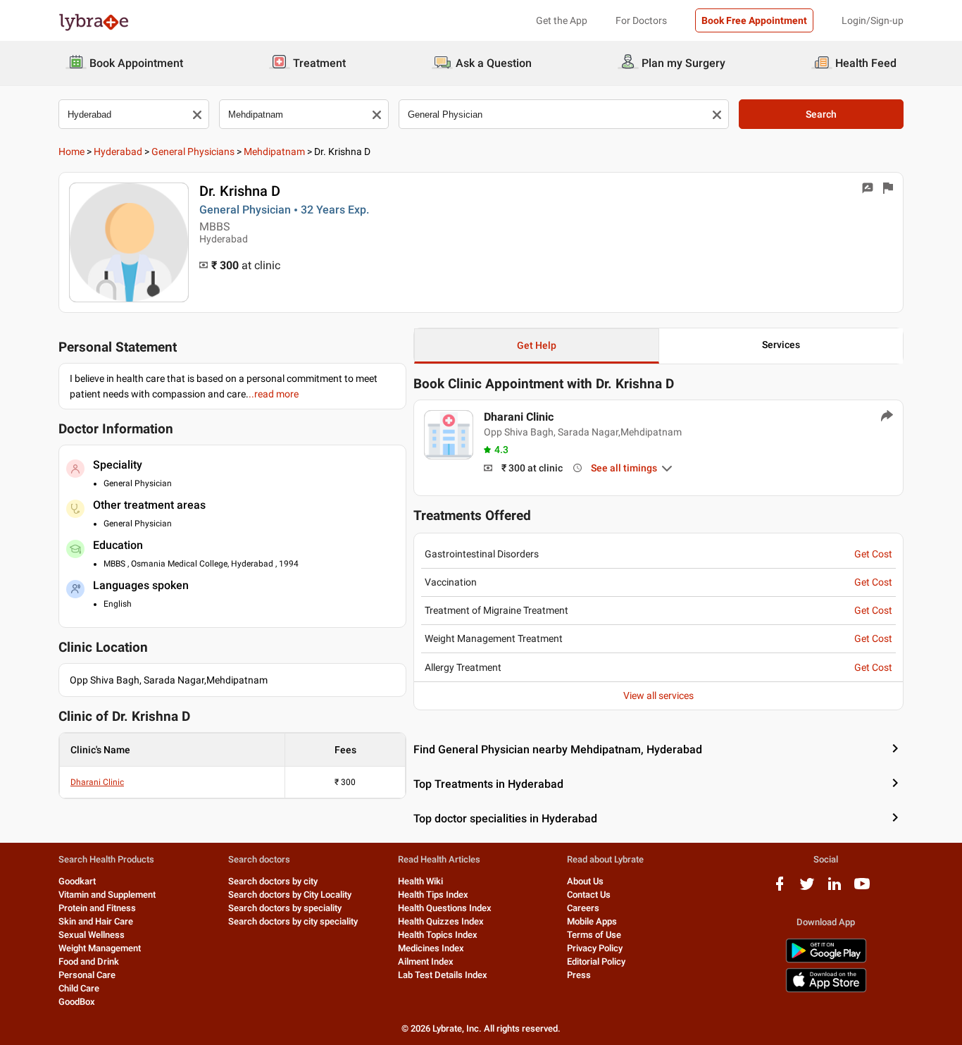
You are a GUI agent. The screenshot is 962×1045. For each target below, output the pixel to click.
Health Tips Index (433, 894)
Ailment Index (426, 961)
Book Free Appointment (754, 20)
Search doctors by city (273, 881)
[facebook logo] (779, 889)
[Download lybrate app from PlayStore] (826, 960)
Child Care (78, 988)
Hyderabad (118, 151)
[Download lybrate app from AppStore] (826, 989)
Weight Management (99, 948)
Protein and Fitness (97, 908)
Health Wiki (420, 881)
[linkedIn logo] (834, 889)
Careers (583, 908)
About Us (585, 881)
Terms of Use (594, 934)
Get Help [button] (536, 345)
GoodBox (76, 1001)
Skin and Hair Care (95, 921)
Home (71, 151)
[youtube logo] (862, 889)
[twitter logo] (807, 889)
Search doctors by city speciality (293, 921)
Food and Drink (88, 961)
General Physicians (193, 151)
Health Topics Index (437, 934)
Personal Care (86, 975)
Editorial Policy (596, 961)
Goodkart (77, 881)
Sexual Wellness (91, 934)
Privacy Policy (595, 948)
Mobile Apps (592, 921)
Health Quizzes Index (441, 921)
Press (579, 975)
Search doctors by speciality (285, 908)
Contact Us (589, 894)
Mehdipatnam (274, 151)
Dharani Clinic (97, 782)
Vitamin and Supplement (107, 894)
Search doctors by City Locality (289, 894)
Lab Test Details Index (442, 975)
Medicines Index (431, 948)
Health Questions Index (445, 908)
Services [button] (781, 344)
